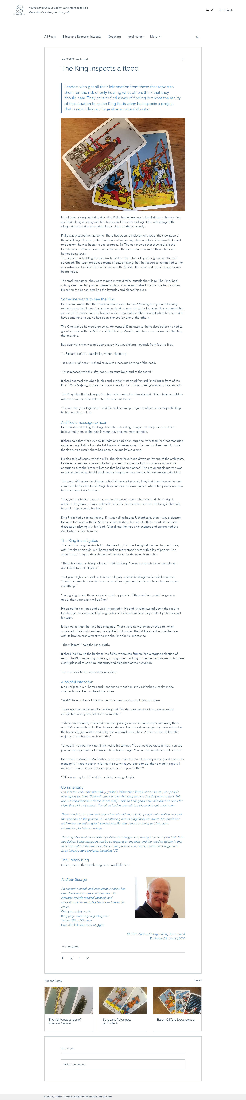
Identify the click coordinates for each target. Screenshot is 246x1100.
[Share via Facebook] (62, 958)
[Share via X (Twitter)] (70, 958)
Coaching (114, 36)
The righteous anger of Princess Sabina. (65, 1021)
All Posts (50, 36)
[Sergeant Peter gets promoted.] (123, 1000)
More (153, 36)
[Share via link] (87, 958)
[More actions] (183, 59)
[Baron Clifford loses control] (177, 1000)
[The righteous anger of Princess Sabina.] (69, 1000)
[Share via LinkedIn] (79, 958)
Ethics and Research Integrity (81, 36)
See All (198, 980)
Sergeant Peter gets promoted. (117, 1021)
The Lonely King (70, 946)
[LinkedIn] (207, 10)
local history (135, 36)
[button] (197, 36)
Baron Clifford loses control (176, 1019)
